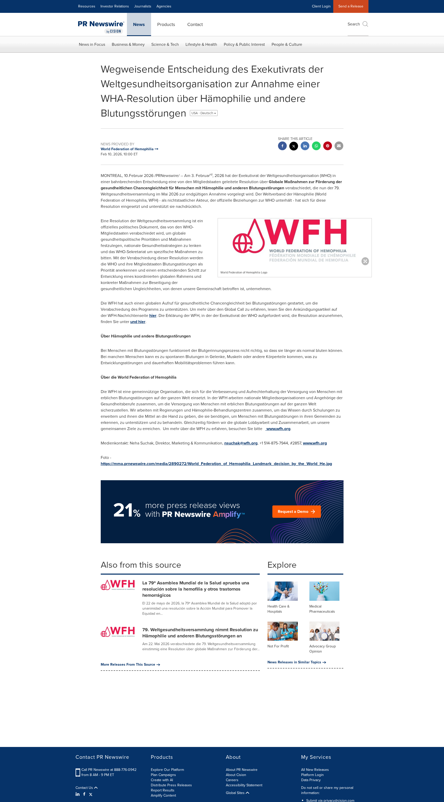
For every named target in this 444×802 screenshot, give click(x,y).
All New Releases (315, 769)
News (139, 24)
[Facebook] (84, 794)
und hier (137, 322)
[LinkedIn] (78, 794)
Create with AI (162, 780)
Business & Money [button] (128, 44)
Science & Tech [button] (165, 44)
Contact (195, 24)
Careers (232, 780)
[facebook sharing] (282, 146)
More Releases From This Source (128, 664)
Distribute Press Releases (171, 785)
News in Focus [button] (92, 44)
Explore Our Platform (167, 769)
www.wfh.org (277, 429)
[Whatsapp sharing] (316, 146)
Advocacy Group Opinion (322, 649)
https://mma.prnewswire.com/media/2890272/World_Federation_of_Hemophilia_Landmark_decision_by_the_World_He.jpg (216, 464)
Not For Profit (278, 646)
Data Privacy (311, 780)
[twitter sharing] (293, 147)
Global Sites (236, 793)
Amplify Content (163, 795)
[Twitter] (91, 794)
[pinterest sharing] (327, 146)
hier (152, 315)
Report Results (162, 790)
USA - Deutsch (202, 113)
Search (354, 24)
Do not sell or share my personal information (327, 790)
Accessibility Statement (244, 785)
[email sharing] (339, 146)
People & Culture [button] (287, 44)
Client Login (321, 6)
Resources (86, 6)
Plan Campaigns (163, 775)
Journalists (142, 6)
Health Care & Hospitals (278, 609)
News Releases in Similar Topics (294, 662)
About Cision (236, 775)
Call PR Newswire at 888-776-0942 (108, 769)
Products (166, 24)
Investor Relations (114, 6)
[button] (295, 240)
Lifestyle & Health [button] (201, 44)
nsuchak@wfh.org (240, 443)
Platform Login (312, 775)
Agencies (163, 6)
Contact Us (85, 787)
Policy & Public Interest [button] (244, 44)
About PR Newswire (241, 769)
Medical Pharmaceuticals (322, 609)
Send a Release (350, 6)
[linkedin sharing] (305, 146)
